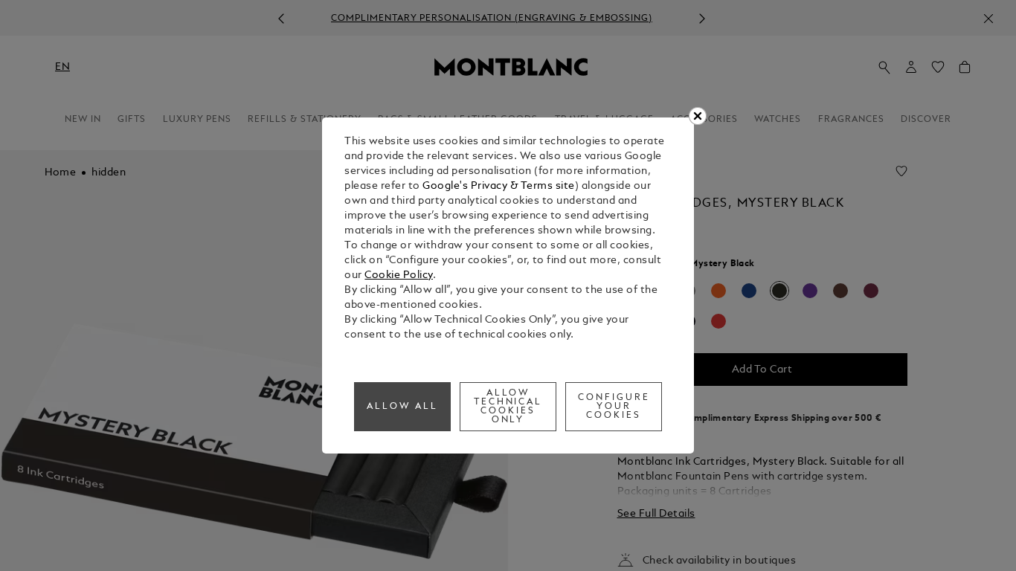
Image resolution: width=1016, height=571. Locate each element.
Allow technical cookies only (508, 407)
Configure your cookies (614, 406)
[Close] (698, 116)
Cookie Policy (398, 275)
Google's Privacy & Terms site (498, 186)
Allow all (402, 406)
